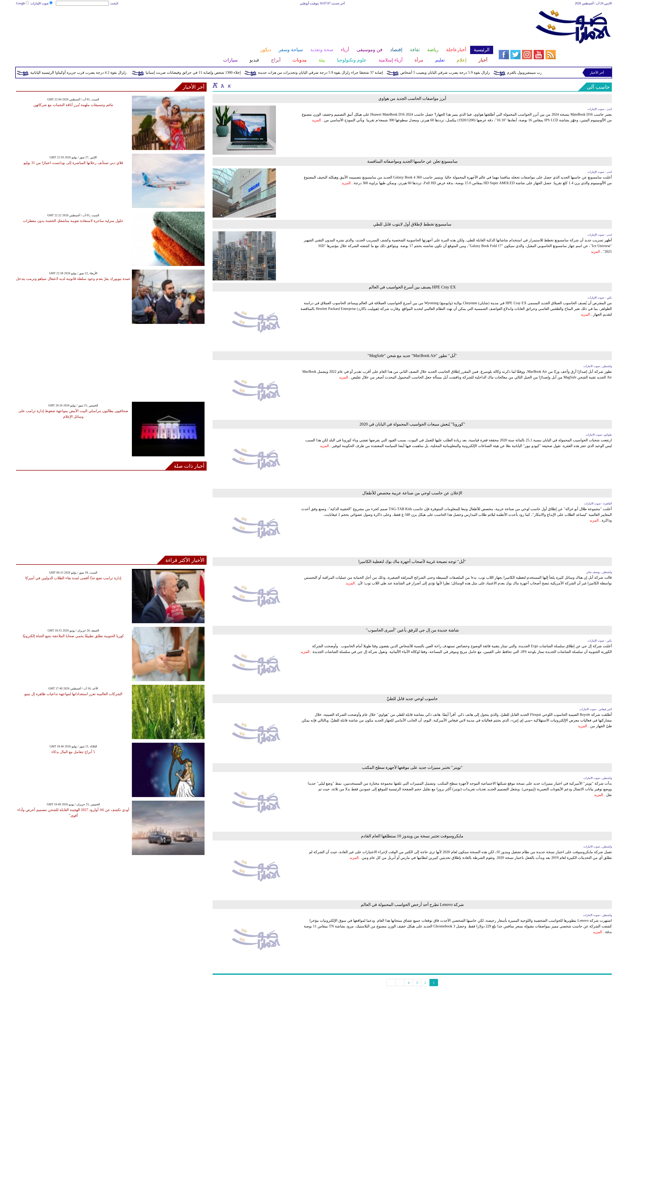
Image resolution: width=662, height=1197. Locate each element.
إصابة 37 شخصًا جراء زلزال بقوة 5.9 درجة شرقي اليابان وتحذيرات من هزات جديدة (355, 73)
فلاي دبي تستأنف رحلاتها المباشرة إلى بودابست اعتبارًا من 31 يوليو (73, 163)
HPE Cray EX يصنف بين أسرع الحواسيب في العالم (412, 287)
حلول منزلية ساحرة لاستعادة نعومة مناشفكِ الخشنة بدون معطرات (73, 221)
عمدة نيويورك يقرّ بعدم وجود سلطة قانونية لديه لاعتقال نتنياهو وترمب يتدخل (73, 279)
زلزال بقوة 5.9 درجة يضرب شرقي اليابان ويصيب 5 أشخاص (480, 73)
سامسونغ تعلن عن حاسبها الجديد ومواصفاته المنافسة (412, 161)
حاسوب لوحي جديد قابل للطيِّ (412, 698)
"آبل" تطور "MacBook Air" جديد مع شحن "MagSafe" (412, 355)
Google (20, 3)
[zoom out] (229, 85)
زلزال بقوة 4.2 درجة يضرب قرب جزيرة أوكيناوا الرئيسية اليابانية (113, 73)
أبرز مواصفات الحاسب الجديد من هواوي (412, 98)
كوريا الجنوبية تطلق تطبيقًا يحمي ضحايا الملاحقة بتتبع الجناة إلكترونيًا (73, 636)
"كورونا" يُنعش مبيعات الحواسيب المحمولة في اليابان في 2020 (412, 424)
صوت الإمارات (40, 3)
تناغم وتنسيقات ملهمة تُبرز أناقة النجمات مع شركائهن (73, 105)
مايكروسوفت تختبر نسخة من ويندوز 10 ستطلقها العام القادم (412, 836)
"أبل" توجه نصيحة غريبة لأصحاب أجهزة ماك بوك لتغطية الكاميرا (412, 561)
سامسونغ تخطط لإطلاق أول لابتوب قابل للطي (412, 224)
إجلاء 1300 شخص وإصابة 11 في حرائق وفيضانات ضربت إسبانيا (228, 73)
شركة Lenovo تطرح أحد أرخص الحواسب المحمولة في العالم (412, 904)
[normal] (221, 85)
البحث (114, 3)
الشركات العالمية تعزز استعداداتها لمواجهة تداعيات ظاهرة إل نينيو (73, 694)
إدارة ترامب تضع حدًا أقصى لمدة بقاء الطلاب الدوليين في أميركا (73, 578)
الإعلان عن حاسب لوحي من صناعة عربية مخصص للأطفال (412, 493)
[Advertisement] (254, 22)
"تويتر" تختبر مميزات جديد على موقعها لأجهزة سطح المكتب (412, 767)
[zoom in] (215, 85)
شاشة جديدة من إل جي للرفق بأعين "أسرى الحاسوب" (412, 630)
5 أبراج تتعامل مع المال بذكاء (73, 752)
